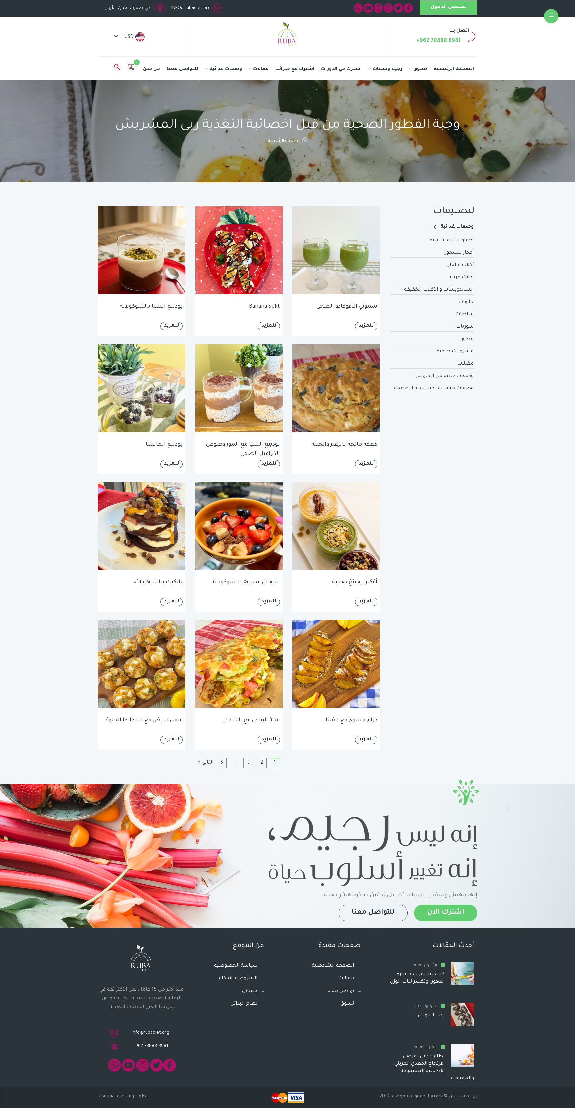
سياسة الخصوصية (235, 966)
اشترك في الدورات (341, 69)
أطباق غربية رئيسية (452, 240)
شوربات (465, 327)
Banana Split (264, 307)
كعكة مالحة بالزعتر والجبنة (344, 445)
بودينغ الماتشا (164, 445)
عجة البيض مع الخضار (252, 720)
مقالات (261, 69)
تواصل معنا (340, 991)
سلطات (464, 314)
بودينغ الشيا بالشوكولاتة (151, 307)
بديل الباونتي (431, 1015)
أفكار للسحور (459, 253)
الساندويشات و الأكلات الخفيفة (439, 290)
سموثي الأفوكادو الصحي (346, 307)
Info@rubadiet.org (150, 1032)
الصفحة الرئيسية (454, 69)
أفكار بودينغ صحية (354, 582)
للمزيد (366, 326)
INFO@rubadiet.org (191, 8)
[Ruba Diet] (287, 35)
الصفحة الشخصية (333, 966)
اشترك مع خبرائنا (294, 69)
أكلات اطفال (460, 265)
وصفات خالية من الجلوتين (444, 376)
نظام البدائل (243, 1004)
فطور (467, 339)
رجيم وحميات (387, 69)
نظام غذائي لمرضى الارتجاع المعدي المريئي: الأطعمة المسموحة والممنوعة (433, 1067)
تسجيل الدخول (449, 7)
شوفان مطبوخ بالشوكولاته (245, 582)
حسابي (249, 991)
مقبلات (465, 364)
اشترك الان (445, 912)
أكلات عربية (461, 277)
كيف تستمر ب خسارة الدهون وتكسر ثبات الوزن (417, 978)
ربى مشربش (462, 1096)
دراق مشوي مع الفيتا (351, 720)
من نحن (151, 69)
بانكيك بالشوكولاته (158, 582)
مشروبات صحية (455, 351)
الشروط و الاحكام (237, 978)
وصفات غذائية (225, 69)
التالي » (205, 763)
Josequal (107, 1096)
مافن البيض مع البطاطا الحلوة (144, 720)
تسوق (420, 69)
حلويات (466, 302)
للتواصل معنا (182, 69)
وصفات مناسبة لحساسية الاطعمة (434, 388)
